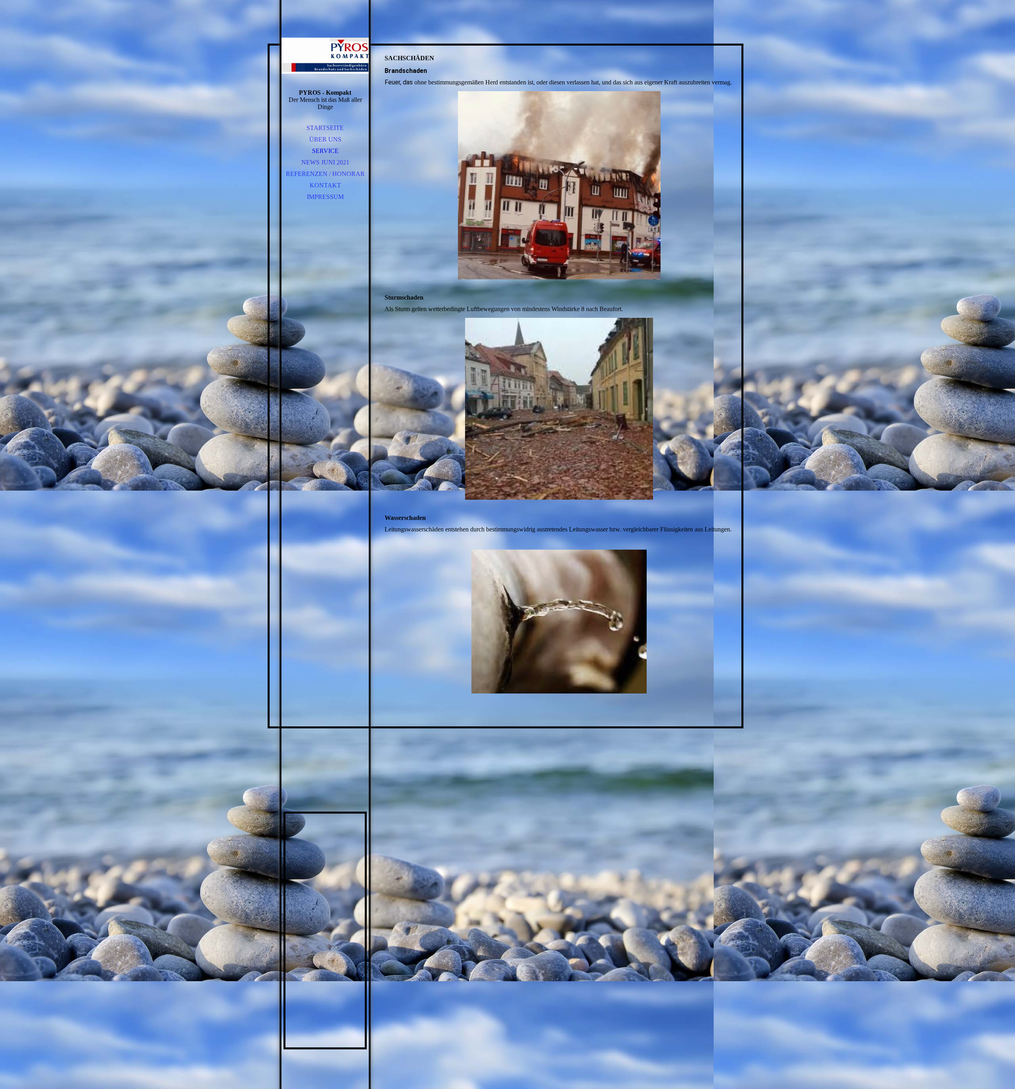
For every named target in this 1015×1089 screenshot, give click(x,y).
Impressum (325, 196)
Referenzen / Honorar (325, 173)
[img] (325, 55)
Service (325, 150)
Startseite (325, 127)
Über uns (325, 139)
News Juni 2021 (325, 162)
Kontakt (325, 185)
